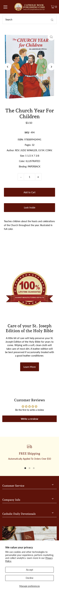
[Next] (51, 66)
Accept (29, 569)
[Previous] (7, 66)
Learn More (29, 366)
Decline (29, 578)
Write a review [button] (29, 418)
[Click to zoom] (51, 37)
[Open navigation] (5, 7)
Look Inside (29, 207)
